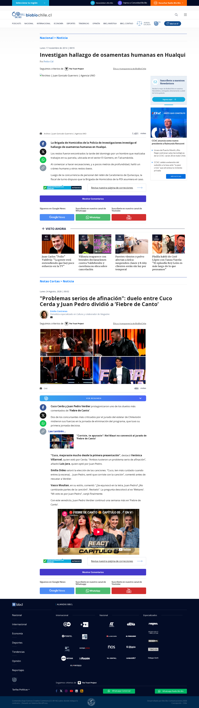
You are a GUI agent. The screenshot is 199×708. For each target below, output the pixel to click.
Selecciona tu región (26, 2)
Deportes (71, 23)
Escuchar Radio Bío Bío (170, 3)
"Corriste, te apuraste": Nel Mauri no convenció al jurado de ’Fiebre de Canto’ (111, 437)
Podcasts (16, 23)
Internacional (43, 23)
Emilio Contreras (58, 311)
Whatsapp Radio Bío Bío (173, 691)
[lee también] (62, 441)
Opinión (96, 23)
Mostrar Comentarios (93, 198)
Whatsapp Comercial (121, 691)
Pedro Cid (48, 61)
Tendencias (84, 23)
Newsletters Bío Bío (104, 3)
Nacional (28, 23)
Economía (58, 23)
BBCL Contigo (126, 23)
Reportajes (18, 670)
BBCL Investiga (110, 23)
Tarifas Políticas (20, 689)
